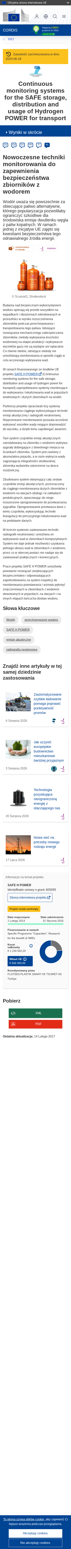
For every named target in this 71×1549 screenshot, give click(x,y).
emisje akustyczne (18, 639)
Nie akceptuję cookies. (35, 1542)
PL (47, 144)
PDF (38, 1024)
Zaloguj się (37, 16)
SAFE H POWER (27, 374)
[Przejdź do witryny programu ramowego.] (35, 71)
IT (39, 144)
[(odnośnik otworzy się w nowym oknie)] (16, 14)
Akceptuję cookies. (35, 1533)
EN (14, 144)
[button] (46, 16)
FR (30, 144)
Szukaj (55, 16)
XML (38, 1013)
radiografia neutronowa (21, 649)
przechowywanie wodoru (41, 619)
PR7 (11, 39)
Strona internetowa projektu (28, 899)
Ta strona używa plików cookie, (24, 1519)
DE (5, 144)
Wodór (10, 619)
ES (22, 144)
